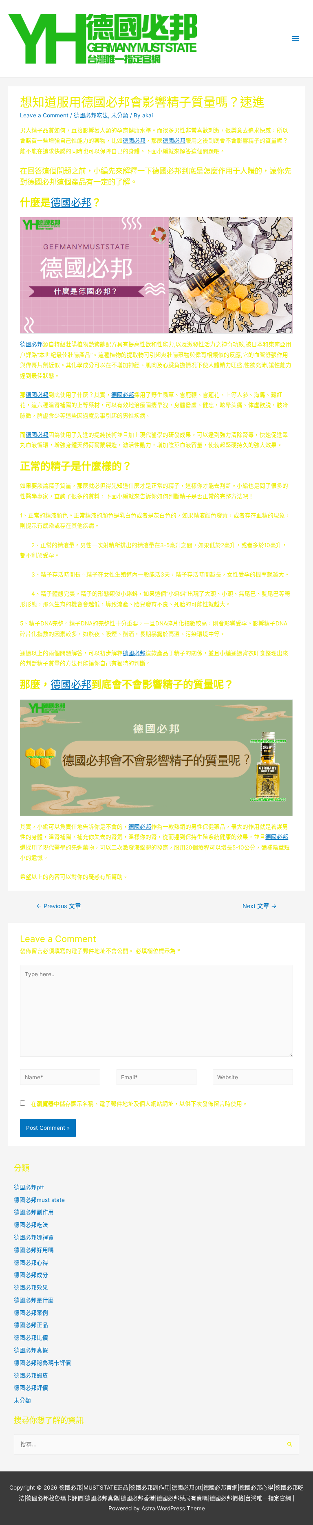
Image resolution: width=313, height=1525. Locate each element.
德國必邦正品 (31, 1325)
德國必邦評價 (31, 1387)
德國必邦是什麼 (34, 1300)
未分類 (119, 115)
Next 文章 (259, 906)
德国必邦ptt (29, 1187)
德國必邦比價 (31, 1337)
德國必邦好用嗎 (34, 1250)
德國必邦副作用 (34, 1212)
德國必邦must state (39, 1200)
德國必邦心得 (31, 1262)
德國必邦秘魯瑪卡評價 (42, 1363)
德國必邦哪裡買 (34, 1237)
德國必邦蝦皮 (31, 1375)
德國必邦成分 (31, 1275)
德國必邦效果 (31, 1287)
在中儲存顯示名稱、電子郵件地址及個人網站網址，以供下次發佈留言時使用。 (139, 1103)
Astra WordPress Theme (173, 1508)
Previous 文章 (58, 906)
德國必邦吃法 (91, 115)
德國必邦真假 (31, 1350)
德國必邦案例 (31, 1312)
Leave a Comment (44, 115)
